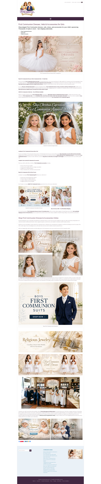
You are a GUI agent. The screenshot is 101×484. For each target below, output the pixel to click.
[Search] (30, 450)
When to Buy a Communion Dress (49, 458)
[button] (50, 18)
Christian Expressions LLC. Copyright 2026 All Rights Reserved (52, 479)
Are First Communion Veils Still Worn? (50, 464)
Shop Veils (23, 32)
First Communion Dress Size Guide (49, 454)
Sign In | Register (68, 2)
